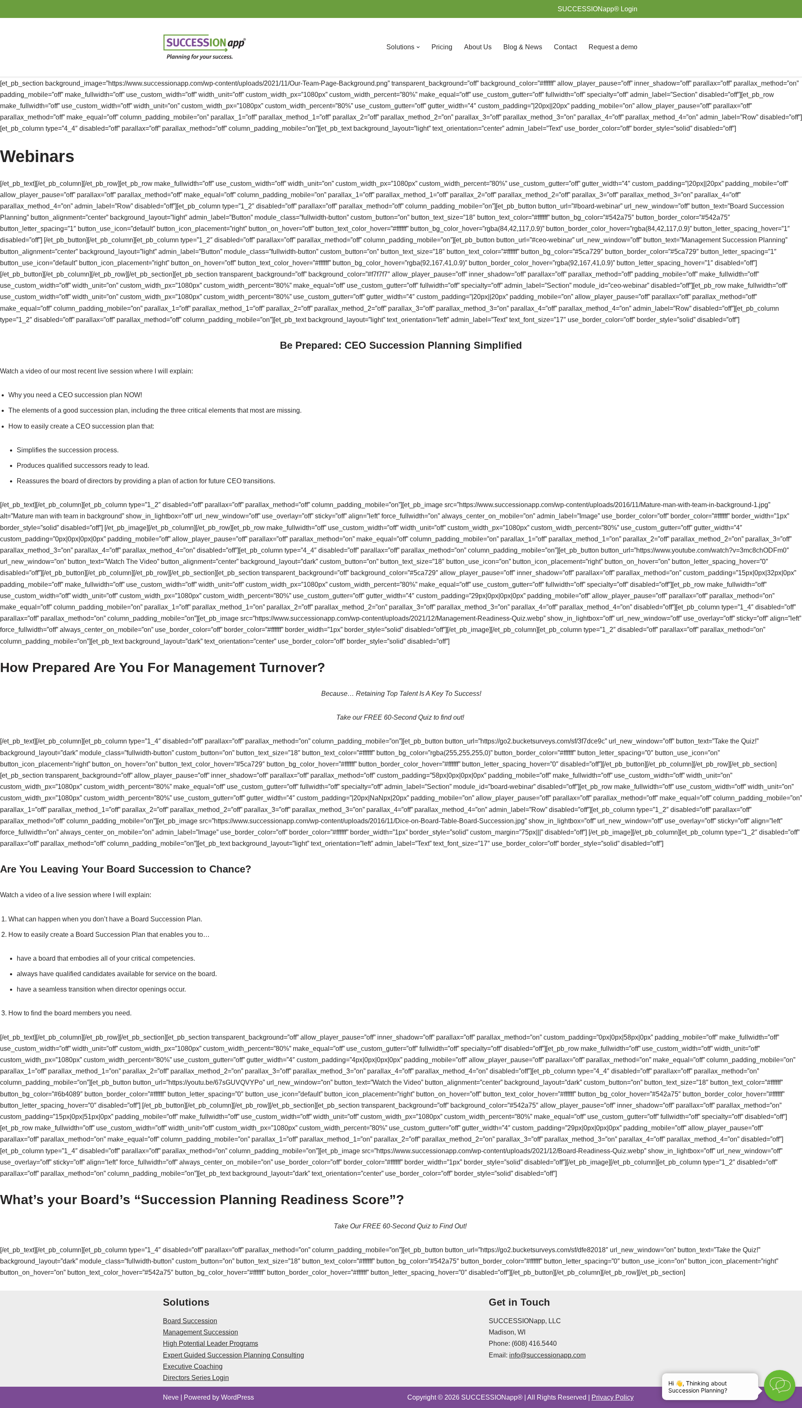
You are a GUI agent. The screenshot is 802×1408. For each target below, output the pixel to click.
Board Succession (190, 1320)
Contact (565, 47)
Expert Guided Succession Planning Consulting (233, 1355)
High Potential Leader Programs (210, 1343)
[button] (418, 47)
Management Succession (200, 1332)
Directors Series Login (196, 1377)
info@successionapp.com (547, 1355)
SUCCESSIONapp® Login (597, 9)
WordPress (237, 1397)
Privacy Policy (612, 1397)
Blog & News (522, 47)
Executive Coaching (193, 1366)
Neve (171, 1397)
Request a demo (613, 47)
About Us (478, 47)
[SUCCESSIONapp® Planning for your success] (204, 47)
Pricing (441, 47)
